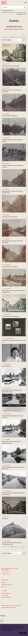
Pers (2, 603)
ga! (24, 40)
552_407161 (6, 64)
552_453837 (7, 439)
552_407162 (7, 314)
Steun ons (3, 586)
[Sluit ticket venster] (2, 621)
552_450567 (7, 414)
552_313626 (6, 138)
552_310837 (7, 540)
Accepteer (23, 633)
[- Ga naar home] (12, 2)
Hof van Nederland (6, 593)
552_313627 (6, 163)
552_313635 (6, 264)
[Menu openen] (26, 2)
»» (23, 35)
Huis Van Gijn (4, 595)
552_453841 (7, 465)
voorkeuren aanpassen (7, 630)
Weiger (15, 633)
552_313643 (6, 189)
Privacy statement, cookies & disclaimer (11, 605)
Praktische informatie (6, 584)
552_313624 (6, 88)
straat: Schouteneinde (14, 29)
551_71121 (6, 516)
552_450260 (7, 388)
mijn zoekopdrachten (7, 10)
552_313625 (6, 114)
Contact (3, 582)
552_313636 (7, 288)
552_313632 (6, 215)
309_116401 (7, 364)
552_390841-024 (8, 338)
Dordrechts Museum (6, 597)
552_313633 (6, 239)
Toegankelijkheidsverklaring (8, 607)
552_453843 (7, 491)
